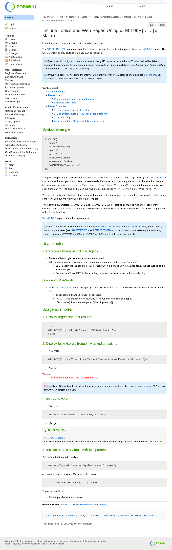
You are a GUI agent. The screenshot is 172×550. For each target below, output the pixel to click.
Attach (162, 24)
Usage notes (55, 95)
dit (48, 515)
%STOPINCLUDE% (135, 226)
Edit (152, 24)
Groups (12, 42)
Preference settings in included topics (74, 99)
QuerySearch (12, 91)
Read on (155, 441)
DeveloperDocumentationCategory (23, 148)
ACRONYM (62, 298)
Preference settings (54, 437)
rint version (68, 515)
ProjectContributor (65, 20)
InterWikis (10, 118)
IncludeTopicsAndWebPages (138, 17)
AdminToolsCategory (16, 114)
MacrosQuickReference (17, 83)
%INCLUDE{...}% (56, 49)
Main (11, 164)
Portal (11, 168)
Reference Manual (15, 110)
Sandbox (13, 172)
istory (81, 515)
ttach (56, 515)
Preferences (15, 64)
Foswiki (59, 17)
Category (86, 17)
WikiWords (65, 287)
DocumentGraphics (15, 94)
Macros (9, 80)
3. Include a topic (63, 117)
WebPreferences (14, 132)
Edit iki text (126, 515)
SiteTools (10, 125)
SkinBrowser (11, 98)
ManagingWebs (13, 121)
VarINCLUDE (49, 218)
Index (11, 46)
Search (12, 49)
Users (11, 39)
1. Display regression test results (71, 110)
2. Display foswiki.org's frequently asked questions (80, 113)
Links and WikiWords (65, 102)
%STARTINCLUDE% (109, 226)
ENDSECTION (102, 230)
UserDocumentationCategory (107, 17)
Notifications (15, 57)
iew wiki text (110, 515)
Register (13, 27)
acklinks (96, 515)
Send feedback (57, 543)
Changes (13, 53)
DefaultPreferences (15, 128)
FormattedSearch (14, 87)
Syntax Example (56, 91)
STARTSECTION (80, 230)
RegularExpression (157, 177)
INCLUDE (147, 49)
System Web (72, 17)
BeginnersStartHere (15, 73)
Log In (12, 24)
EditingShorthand (14, 76)
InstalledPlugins (13, 101)
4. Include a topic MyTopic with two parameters (79, 121)
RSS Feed (14, 60)
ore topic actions (145, 515)
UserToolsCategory (15, 155)
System (9, 17)
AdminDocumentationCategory (21, 141)
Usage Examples (57, 106)
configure (68, 61)
